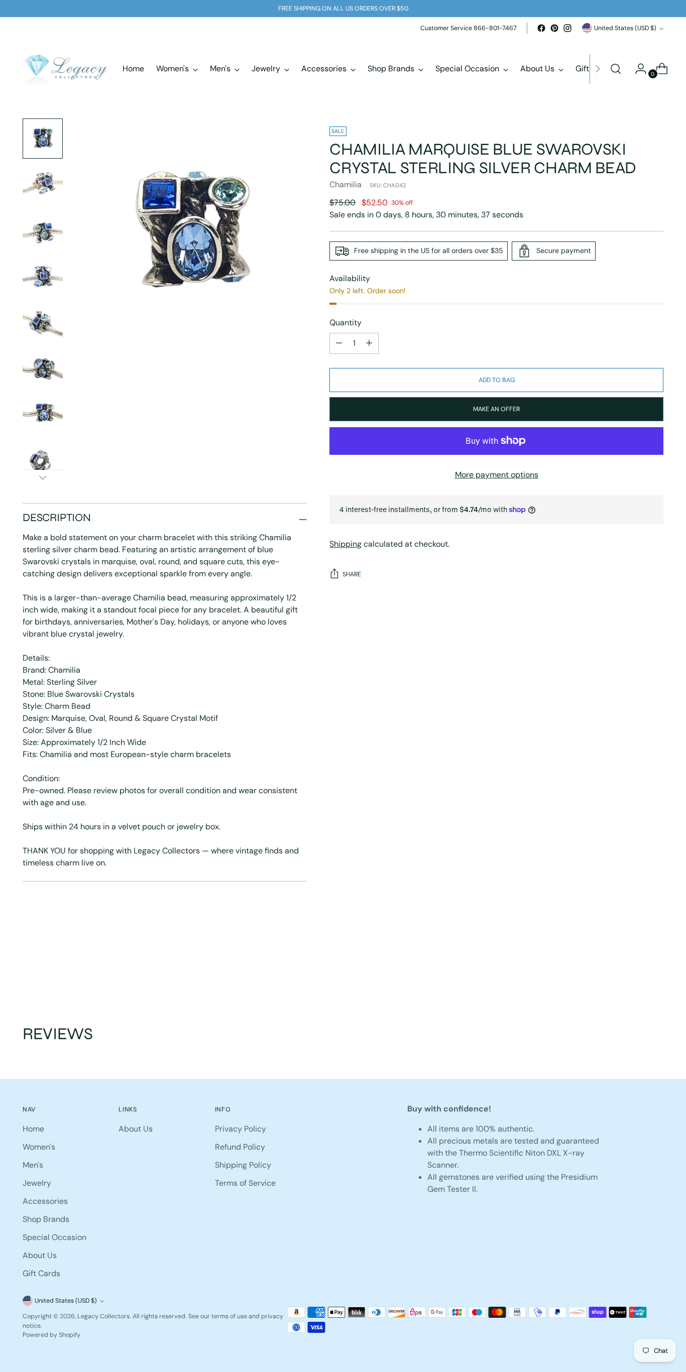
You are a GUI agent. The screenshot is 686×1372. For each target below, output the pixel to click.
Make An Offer (496, 409)
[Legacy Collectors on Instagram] (567, 28)
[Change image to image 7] (43, 416)
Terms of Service (245, 1183)
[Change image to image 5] (43, 323)
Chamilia (345, 184)
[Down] (43, 477)
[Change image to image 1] (43, 138)
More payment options (496, 474)
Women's (39, 1147)
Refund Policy (240, 1147)
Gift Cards (41, 1273)
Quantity (345, 322)
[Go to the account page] (637, 69)
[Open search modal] (616, 69)
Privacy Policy (240, 1129)
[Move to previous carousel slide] (631, 970)
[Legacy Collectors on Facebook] (541, 28)
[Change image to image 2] (43, 185)
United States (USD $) (625, 28)
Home (33, 1129)
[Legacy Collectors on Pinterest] (554, 28)
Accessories (45, 1201)
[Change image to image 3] (43, 231)
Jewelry (37, 1183)
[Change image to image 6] (43, 369)
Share (351, 574)
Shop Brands (46, 1219)
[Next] (597, 68)
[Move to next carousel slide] (654, 969)
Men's (33, 1165)
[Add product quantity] (339, 343)
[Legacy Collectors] (65, 68)
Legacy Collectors (103, 1316)
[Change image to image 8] (43, 462)
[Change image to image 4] (43, 277)
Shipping (345, 544)
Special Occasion (54, 1237)
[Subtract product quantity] (369, 343)
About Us (40, 1255)
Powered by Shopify (51, 1335)
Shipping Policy (243, 1165)
